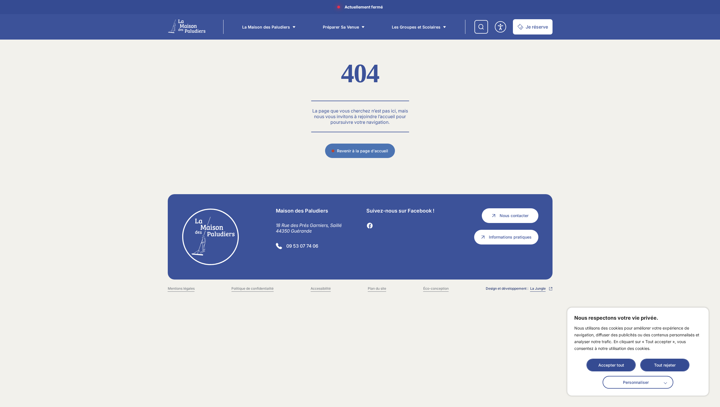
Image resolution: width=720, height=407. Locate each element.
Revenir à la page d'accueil (362, 150)
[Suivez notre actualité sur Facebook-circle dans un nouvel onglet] (369, 225)
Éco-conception (436, 288)
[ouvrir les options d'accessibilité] (500, 27)
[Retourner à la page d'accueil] (224, 236)
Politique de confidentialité (252, 288)
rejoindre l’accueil (376, 116)
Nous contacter (514, 215)
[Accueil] (187, 26)
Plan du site (377, 288)
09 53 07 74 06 (302, 246)
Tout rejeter (665, 365)
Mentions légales (181, 288)
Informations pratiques (510, 237)
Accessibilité (321, 288)
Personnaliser (636, 382)
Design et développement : (517, 288)
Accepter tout (611, 365)
